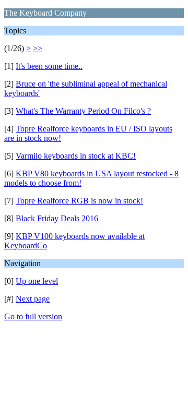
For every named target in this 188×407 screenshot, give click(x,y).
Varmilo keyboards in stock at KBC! (76, 155)
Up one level (37, 281)
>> (37, 48)
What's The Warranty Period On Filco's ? (83, 110)
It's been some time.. (49, 66)
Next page (33, 298)
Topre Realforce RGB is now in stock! (79, 200)
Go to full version (33, 316)
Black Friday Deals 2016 (57, 218)
